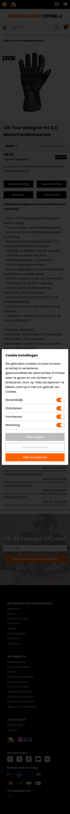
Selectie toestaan (35, 447)
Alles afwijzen (35, 437)
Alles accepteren (35, 457)
